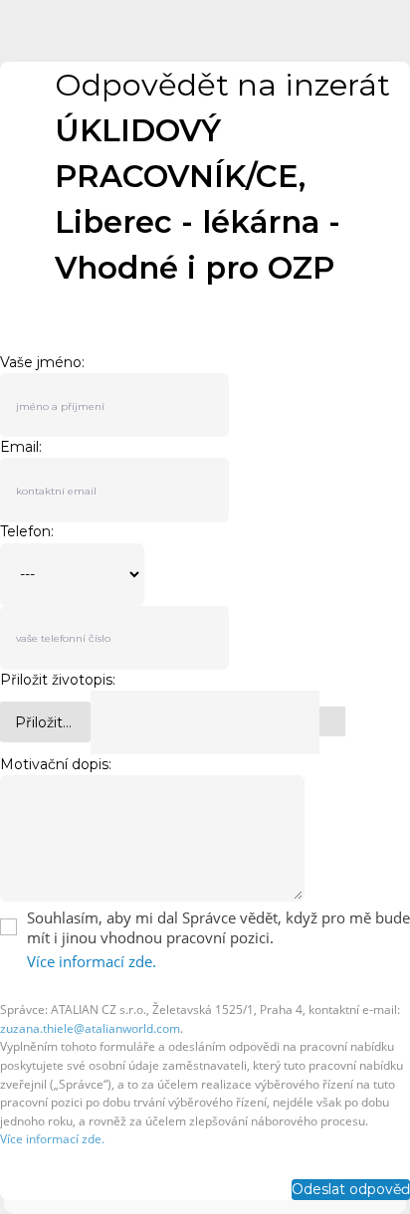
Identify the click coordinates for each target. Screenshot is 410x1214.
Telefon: (27, 531)
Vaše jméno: (42, 362)
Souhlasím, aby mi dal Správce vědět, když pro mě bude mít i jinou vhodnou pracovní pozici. (218, 927)
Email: (21, 447)
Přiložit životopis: (57, 680)
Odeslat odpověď (351, 1189)
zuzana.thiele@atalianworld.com (90, 1028)
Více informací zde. (91, 961)
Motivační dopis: (55, 764)
